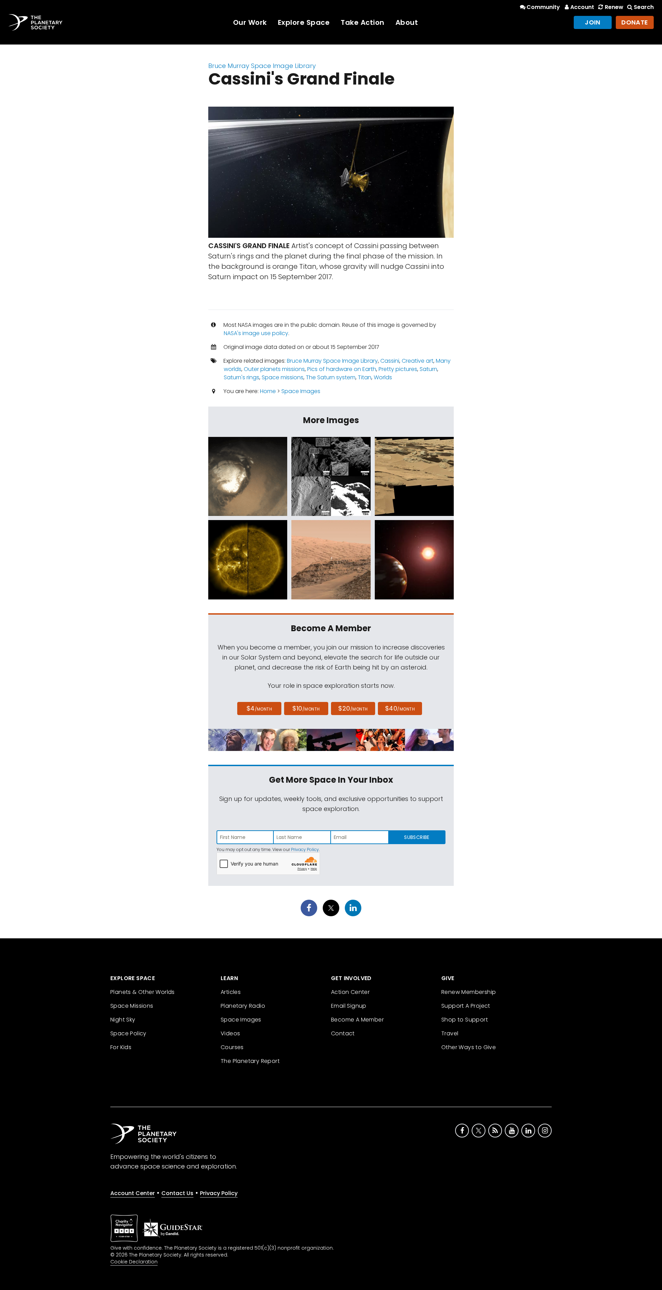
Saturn (428, 369)
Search (644, 7)
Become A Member (357, 1020)
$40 (400, 708)
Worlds (383, 377)
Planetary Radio (243, 1006)
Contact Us (177, 1193)
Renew (614, 7)
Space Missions (131, 1006)
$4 (259, 708)
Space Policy (128, 1033)
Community (543, 7)
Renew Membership (468, 992)
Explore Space (304, 22)
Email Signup (349, 1006)
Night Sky (123, 1020)
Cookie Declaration (134, 1261)
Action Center (350, 992)
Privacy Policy (305, 849)
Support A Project (465, 1006)
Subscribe (416, 837)
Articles (231, 992)
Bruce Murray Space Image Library (262, 65)
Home (268, 391)
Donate (634, 22)
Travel (449, 1033)
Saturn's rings (241, 377)
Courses (232, 1047)
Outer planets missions (274, 369)
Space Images (300, 391)
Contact (343, 1033)
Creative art (417, 361)
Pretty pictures (398, 369)
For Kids (120, 1047)
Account (582, 7)
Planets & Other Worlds (142, 992)
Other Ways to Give (468, 1047)
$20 (353, 708)
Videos (230, 1033)
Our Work (250, 22)
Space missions (282, 377)
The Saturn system (330, 377)
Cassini (389, 361)
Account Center (132, 1193)
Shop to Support (464, 1020)
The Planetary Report (250, 1061)
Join (593, 22)
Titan (364, 377)
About (406, 22)
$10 (306, 708)
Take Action (362, 22)
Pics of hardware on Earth (341, 369)
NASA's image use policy (256, 333)
